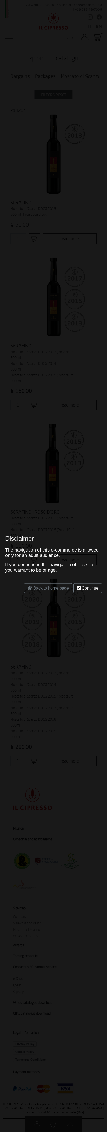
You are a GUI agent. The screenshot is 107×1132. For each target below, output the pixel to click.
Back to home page (50, 588)
